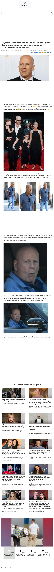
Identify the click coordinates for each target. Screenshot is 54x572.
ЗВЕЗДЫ (45, 50)
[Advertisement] (27, 27)
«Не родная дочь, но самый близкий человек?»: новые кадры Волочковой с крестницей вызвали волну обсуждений (40, 402)
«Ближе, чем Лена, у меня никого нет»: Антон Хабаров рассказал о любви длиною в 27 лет (39, 452)
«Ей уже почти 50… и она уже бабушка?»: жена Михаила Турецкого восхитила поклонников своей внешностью (13, 453)
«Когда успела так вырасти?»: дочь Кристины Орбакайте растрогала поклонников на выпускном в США (13, 426)
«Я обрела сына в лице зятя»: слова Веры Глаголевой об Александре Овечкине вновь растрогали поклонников (13, 478)
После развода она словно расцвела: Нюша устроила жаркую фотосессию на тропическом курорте (13, 504)
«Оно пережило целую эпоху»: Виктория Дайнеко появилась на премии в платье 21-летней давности (39, 478)
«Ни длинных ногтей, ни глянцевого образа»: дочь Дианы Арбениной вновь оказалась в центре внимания (40, 427)
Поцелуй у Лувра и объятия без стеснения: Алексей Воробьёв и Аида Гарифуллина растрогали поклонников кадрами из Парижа (39, 504)
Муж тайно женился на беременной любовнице (13, 400)
